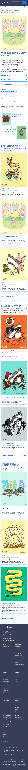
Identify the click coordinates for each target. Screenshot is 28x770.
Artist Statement (18, 674)
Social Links (13, 761)
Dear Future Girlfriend (19, 705)
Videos (4, 734)
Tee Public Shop (6, 80)
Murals (16, 666)
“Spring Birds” (6, 508)
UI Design (5, 677)
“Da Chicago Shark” (8, 351)
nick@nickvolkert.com (8, 634)
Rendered (15, 10)
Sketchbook (17, 669)
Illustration (4, 6)
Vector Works (18, 653)
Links (4, 739)
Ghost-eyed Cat (18, 651)
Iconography (5, 683)
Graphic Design (6, 681)
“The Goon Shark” (7, 443)
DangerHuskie (18, 648)
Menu (24, 3)
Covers (16, 662)
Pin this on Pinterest (9, 96)
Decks (16, 679)
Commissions (17, 686)
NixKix (4, 726)
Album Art (17, 660)
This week (5, 648)
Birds (16, 681)
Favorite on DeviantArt (10, 91)
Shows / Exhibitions (19, 683)
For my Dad (5, 741)
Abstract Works (18, 677)
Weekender (17, 711)
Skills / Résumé (18, 717)
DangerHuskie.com (7, 717)
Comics (14, 6)
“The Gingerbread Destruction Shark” (13, 397)
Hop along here (7, 296)
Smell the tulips (7, 618)
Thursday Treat (18, 709)
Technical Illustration (19, 664)
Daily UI (4, 686)
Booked (17, 3)
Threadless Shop (7, 84)
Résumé (17, 715)
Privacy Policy (20, 761)
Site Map (6, 759)
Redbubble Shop (6, 75)
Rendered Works (18, 646)
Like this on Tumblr (9, 94)
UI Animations (6, 690)
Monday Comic (18, 702)
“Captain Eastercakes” (9, 189)
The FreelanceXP (6, 722)
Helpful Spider (18, 707)
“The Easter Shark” (8, 283)
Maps (16, 657)
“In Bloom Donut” (7, 556)
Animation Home (6, 702)
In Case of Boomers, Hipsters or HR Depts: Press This (14, 765)
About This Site (18, 759)
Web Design (5, 688)
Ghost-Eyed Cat (6, 724)
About (23, 6)
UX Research (5, 679)
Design (4, 672)
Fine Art (17, 672)
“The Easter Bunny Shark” (10, 236)
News (4, 732)
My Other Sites (7, 715)
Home (2, 10)
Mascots (4, 697)
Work (4, 644)
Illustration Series (18, 655)
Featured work (6, 646)
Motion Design (6, 692)
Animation (6, 700)
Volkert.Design (6, 719)
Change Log (11, 759)
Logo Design (5, 695)
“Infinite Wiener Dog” (9, 603)
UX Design (5, 674)
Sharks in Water (7, 455)
